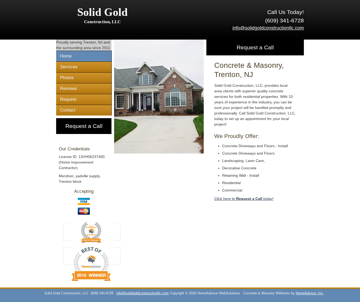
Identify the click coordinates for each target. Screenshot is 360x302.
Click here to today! (244, 198)
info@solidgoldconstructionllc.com (268, 28)
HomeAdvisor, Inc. (310, 293)
